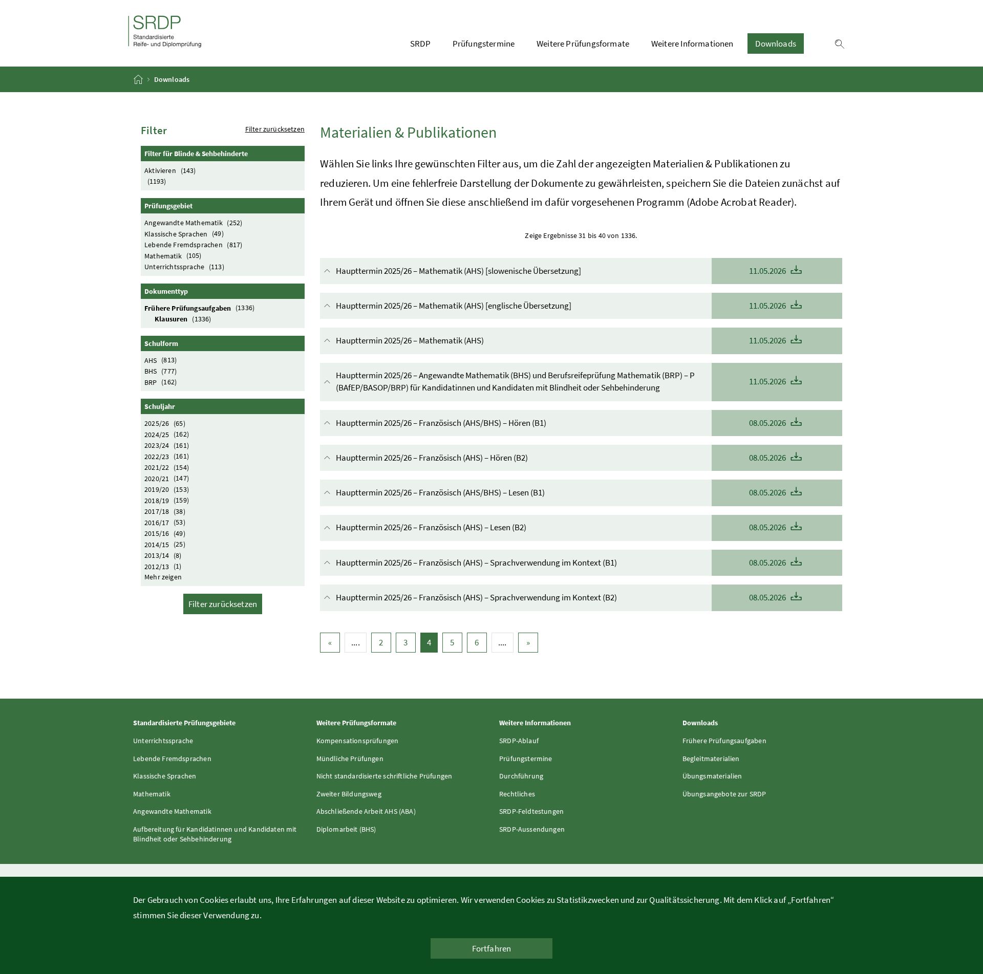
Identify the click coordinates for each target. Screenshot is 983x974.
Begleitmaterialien (711, 758)
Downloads (775, 43)
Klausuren (183, 318)
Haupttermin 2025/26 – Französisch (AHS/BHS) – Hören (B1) (561, 422)
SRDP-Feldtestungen (531, 811)
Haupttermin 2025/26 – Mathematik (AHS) (561, 340)
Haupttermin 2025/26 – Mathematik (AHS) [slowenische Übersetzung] (561, 270)
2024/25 (166, 434)
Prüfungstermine (484, 43)
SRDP (420, 43)
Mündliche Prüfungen (349, 758)
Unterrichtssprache (184, 266)
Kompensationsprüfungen (357, 740)
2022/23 (166, 456)
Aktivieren (170, 170)
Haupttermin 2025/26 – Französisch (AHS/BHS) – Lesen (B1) (561, 492)
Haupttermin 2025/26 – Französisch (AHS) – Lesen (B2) (561, 527)
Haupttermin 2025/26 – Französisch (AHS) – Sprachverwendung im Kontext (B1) (561, 562)
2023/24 (166, 445)
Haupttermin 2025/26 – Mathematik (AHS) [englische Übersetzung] (561, 305)
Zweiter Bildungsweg (348, 793)
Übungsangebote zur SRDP (724, 793)
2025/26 (164, 423)
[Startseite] (139, 79)
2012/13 (163, 566)
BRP (160, 381)
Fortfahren (491, 948)
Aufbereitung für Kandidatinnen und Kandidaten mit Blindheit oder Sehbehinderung (215, 834)
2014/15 (164, 544)
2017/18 (164, 511)
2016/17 (164, 522)
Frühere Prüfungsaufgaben (199, 307)
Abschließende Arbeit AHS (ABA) (366, 811)
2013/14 (163, 555)
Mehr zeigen (163, 576)
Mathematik (172, 255)
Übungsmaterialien (712, 776)
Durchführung (521, 776)
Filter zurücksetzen (275, 129)
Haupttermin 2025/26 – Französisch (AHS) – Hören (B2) (561, 457)
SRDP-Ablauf (519, 740)
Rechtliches (517, 793)
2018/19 (166, 500)
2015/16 (164, 533)
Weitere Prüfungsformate (583, 43)
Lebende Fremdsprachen (193, 244)
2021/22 (166, 467)
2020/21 (166, 478)
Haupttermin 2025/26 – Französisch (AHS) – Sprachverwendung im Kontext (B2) (561, 597)
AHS (160, 359)
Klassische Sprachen (184, 233)
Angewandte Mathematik (193, 222)
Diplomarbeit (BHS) (346, 829)
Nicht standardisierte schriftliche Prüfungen (384, 776)
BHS (160, 371)
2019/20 (166, 489)
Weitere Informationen (692, 43)
